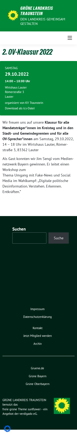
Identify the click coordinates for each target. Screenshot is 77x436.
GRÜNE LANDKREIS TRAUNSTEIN (36, 11)
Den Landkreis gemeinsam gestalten (42, 21)
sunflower (34, 409)
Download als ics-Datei (20, 108)
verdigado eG (28, 414)
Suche (58, 238)
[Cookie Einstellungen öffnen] (7, 428)
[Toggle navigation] (70, 37)
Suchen (19, 229)
